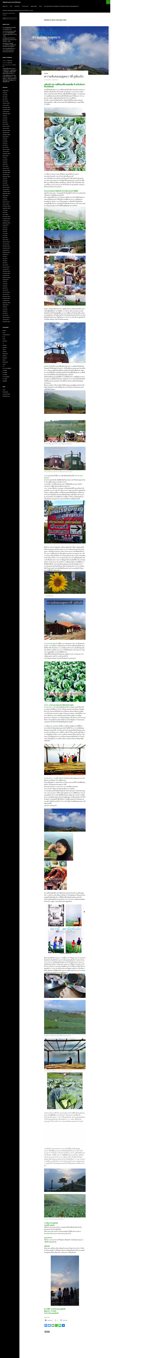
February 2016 (6, 292)
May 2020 (5, 212)
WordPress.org (6, 396)
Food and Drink (6, 334)
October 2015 (6, 300)
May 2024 (5, 143)
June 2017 (5, 258)
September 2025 (6, 113)
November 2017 (6, 248)
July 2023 (5, 157)
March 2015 (5, 315)
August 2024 (5, 136)
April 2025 (5, 122)
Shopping (5, 357)
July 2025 (5, 115)
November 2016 (6, 273)
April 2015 (5, 313)
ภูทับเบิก (47, 1331)
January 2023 (6, 168)
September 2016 (6, 277)
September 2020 (6, 208)
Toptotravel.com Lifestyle (12, 2)
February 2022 (6, 187)
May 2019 (5, 227)
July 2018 (5, 231)
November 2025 (6, 109)
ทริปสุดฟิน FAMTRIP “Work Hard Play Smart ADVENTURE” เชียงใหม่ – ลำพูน (10, 39)
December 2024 (6, 130)
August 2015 (5, 304)
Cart (11, 6)
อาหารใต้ (5, 378)
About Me (5, 6)
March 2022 (5, 185)
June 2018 (5, 233)
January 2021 (6, 204)
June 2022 (5, 181)
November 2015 (6, 298)
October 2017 (6, 250)
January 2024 (6, 151)
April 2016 (5, 288)
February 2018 (6, 241)
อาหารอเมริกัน (6, 376)
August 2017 (5, 254)
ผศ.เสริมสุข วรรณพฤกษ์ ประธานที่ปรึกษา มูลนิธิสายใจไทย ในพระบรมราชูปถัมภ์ (9, 45)
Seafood (4, 355)
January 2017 (6, 269)
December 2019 (6, 216)
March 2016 (5, 290)
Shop (40, 6)
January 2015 (6, 319)
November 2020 (6, 206)
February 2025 (6, 126)
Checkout (17, 6)
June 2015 (5, 309)
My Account (25, 6)
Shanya (56, 79)
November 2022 (6, 172)
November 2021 (6, 191)
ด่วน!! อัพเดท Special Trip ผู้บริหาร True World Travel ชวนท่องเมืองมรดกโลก (61, 6)
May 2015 (5, 311)
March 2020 (5, 214)
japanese (5, 345)
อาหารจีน (5, 374)
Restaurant (5, 353)
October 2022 (6, 174)
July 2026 (5, 92)
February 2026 (6, 103)
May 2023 (5, 162)
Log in (4, 390)
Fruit (4, 336)
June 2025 (5, 117)
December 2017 (6, 246)
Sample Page (34, 6)
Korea (4, 349)
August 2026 (5, 90)
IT (3, 343)
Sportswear (5, 362)
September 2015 (6, 302)
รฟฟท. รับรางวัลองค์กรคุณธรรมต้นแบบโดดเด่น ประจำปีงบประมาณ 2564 (18, 10)
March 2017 (5, 265)
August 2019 (5, 225)
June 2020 (5, 210)
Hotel (4, 339)
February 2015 (6, 317)
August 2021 (5, 195)
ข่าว (4, 366)
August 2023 (5, 155)
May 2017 (5, 260)
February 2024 (6, 149)
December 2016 (6, 271)
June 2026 (5, 94)
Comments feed (6, 394)
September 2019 (6, 223)
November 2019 (6, 218)
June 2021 (5, 199)
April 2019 (5, 229)
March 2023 (5, 166)
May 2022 (5, 183)
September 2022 (6, 176)
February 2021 (6, 202)
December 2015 (6, 296)
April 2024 (5, 145)
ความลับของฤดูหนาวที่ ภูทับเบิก (64, 76)
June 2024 (5, 141)
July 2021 (5, 197)
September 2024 (6, 134)
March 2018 (5, 239)
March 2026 (5, 101)
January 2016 (6, 294)
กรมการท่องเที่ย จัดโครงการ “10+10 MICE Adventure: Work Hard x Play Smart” (9, 50)
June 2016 (5, 283)
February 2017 (6, 267)
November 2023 (6, 153)
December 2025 (6, 107)
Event (4, 332)
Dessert (4, 330)
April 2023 (5, 164)
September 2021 (6, 193)
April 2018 (5, 237)
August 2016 (5, 279)
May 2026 (5, 96)
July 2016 (5, 281)
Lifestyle (4, 351)
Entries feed (5, 392)
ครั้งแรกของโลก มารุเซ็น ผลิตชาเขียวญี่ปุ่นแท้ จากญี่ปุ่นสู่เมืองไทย (10, 80)
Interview (5, 341)
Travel (46, 73)
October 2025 (6, 111)
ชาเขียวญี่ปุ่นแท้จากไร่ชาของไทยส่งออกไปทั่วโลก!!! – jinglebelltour (10, 77)
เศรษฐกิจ (5, 381)
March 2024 (5, 147)
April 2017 (5, 262)
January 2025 (6, 128)
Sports (4, 360)
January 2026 (6, 105)
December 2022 (6, 170)
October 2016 (6, 275)
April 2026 (5, 99)
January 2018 (6, 244)
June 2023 (5, 160)
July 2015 (5, 307)
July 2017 (5, 256)
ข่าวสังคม (5, 370)
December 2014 (6, 321)
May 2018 (5, 235)
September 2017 (6, 252)
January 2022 (6, 189)
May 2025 (5, 120)
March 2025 (5, 124)
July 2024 (5, 139)
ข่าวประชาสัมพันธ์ (7, 368)
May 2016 (5, 286)
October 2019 (6, 220)
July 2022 (5, 178)
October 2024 (6, 132)
